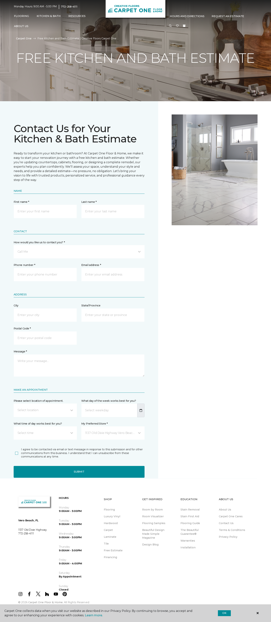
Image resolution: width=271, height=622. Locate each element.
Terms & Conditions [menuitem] (232, 530)
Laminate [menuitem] (110, 536)
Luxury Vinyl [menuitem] (112, 516)
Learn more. (94, 615)
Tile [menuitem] (106, 543)
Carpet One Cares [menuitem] (231, 516)
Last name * (89, 202)
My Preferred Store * (94, 423)
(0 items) (184, 25)
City (16, 305)
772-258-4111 (69, 6)
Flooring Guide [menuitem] (190, 523)
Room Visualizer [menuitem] (153, 516)
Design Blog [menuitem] (150, 544)
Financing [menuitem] (110, 557)
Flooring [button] (21, 16)
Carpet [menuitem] (108, 530)
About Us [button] (21, 26)
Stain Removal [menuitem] (190, 509)
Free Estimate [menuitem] (113, 550)
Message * (20, 351)
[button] (170, 26)
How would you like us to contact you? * (39, 242)
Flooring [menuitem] (109, 509)
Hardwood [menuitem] (111, 523)
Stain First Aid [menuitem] (189, 516)
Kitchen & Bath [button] (49, 16)
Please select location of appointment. (38, 401)
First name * (21, 202)
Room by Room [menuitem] (152, 509)
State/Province (90, 305)
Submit (79, 471)
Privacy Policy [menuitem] (228, 536)
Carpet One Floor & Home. (45, 602)
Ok (224, 613)
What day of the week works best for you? (108, 401)
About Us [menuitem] (225, 509)
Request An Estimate (228, 16)
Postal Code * (22, 328)
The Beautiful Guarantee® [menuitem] (189, 532)
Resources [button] (77, 16)
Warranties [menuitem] (187, 540)
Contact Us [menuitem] (226, 523)
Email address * (91, 265)
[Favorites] (177, 26)
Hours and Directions (187, 16)
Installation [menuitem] (188, 547)
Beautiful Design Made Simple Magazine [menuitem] (153, 533)
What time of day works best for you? (38, 423)
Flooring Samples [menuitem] (153, 523)
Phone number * (24, 265)
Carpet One (24, 38)
